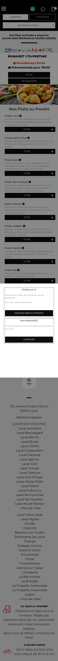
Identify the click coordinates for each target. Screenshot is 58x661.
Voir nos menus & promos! (29, 313)
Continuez (29, 339)
